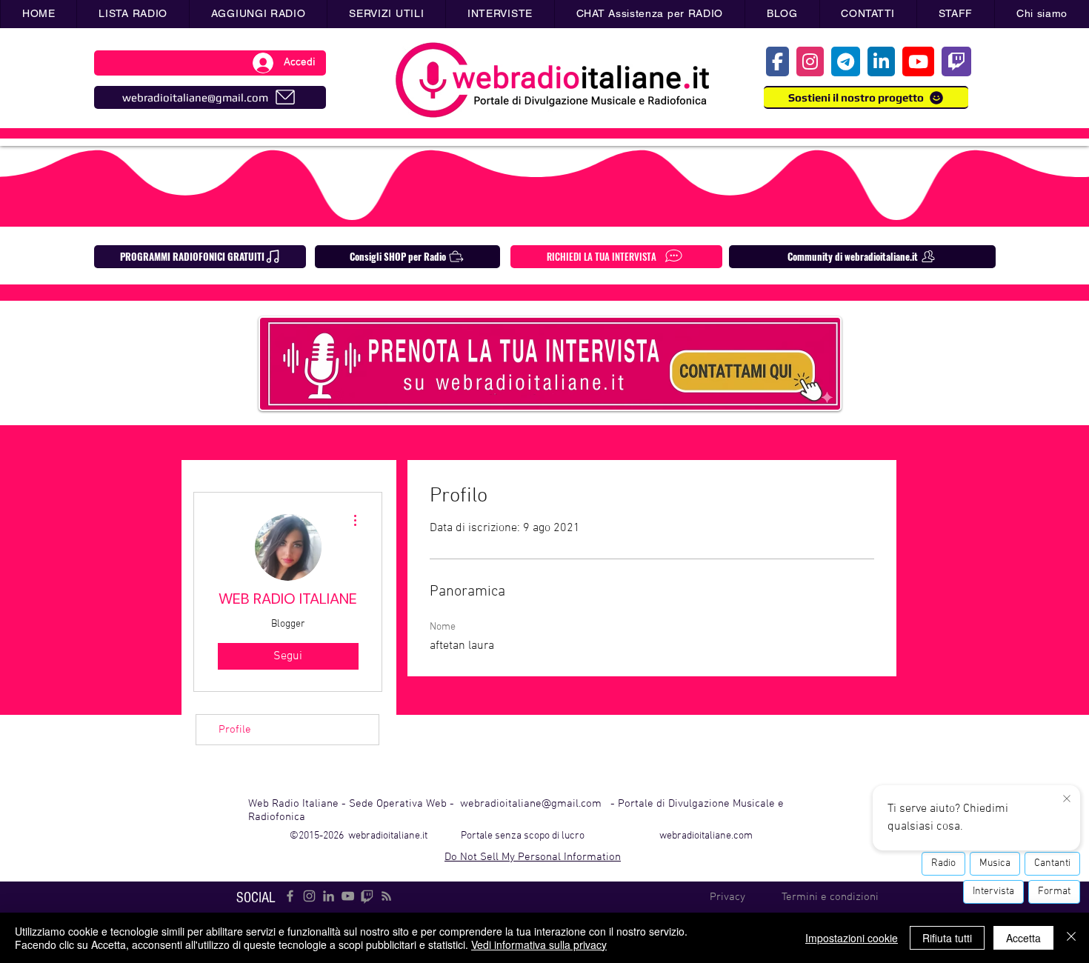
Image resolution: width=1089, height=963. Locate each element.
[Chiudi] (1071, 937)
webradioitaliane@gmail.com (531, 803)
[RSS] (386, 896)
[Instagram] (309, 896)
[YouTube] (348, 896)
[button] (386, 14)
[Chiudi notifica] (1067, 799)
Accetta (1023, 937)
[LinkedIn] (328, 896)
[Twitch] (367, 896)
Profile (235, 729)
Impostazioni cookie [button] (851, 937)
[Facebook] (290, 896)
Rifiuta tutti (947, 937)
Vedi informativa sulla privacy (539, 944)
